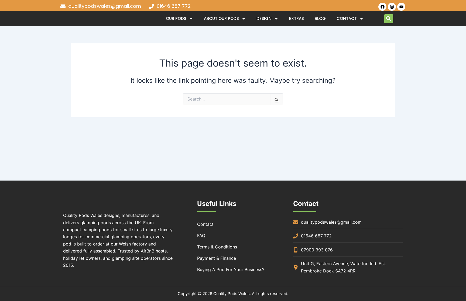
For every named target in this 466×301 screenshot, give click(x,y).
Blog (320, 18)
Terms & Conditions (217, 247)
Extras (296, 18)
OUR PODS (176, 18)
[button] (388, 18)
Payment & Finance (216, 258)
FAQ (201, 235)
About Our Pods (221, 18)
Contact (347, 18)
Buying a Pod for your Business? (230, 269)
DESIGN (264, 18)
